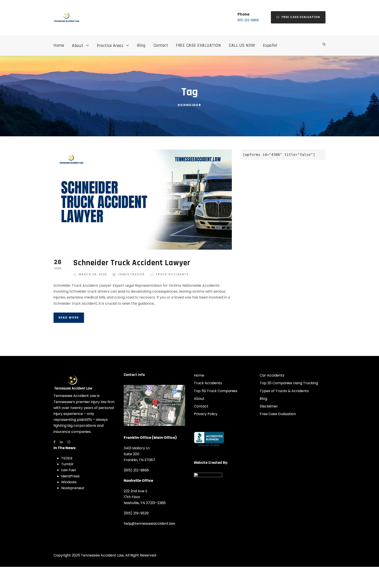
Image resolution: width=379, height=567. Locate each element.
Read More (69, 317)
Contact (161, 45)
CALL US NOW (242, 45)
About (77, 45)
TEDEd (66, 458)
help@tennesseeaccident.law (149, 523)
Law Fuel (68, 470)
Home (59, 45)
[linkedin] (61, 442)
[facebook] (54, 442)
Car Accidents (272, 375)
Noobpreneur (72, 488)
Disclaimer (269, 406)
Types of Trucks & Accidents (284, 390)
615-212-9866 (248, 20)
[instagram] (68, 442)
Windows (69, 482)
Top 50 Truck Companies (215, 390)
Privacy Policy (206, 413)
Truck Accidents (172, 274)
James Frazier (131, 274)
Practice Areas (110, 45)
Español (270, 45)
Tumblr (67, 464)
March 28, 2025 (93, 274)
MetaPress (70, 476)
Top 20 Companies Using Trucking (289, 383)
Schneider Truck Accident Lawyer (131, 263)
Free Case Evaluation (301, 17)
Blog (141, 45)
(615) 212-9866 (136, 470)
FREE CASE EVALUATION (198, 45)
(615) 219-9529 (136, 513)
